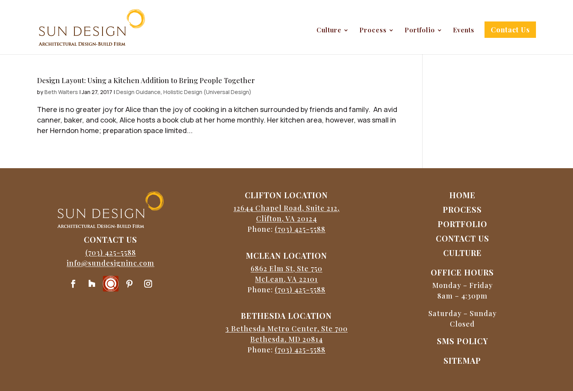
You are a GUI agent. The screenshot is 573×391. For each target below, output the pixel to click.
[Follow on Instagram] (148, 283)
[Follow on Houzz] (92, 283)
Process (373, 30)
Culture (329, 30)
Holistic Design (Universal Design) (207, 92)
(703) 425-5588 (110, 252)
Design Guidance (138, 92)
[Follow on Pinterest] (129, 283)
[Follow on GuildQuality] (110, 283)
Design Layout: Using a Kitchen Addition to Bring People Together (146, 80)
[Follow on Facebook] (73, 283)
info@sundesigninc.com (110, 263)
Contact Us (510, 29)
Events (463, 30)
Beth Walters (61, 92)
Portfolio (420, 30)
